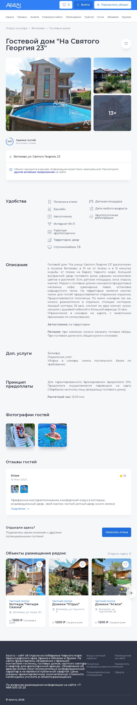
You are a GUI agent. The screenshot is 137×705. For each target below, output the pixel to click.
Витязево (38, 28)
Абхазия (113, 17)
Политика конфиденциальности (101, 665)
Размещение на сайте (123, 657)
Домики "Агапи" (108, 604)
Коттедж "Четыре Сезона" (23, 606)
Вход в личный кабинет (96, 657)
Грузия (126, 17)
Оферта (119, 672)
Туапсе (89, 17)
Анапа (34, 17)
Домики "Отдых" (66, 604)
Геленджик (73, 17)
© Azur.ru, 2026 (15, 699)
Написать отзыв (116, 532)
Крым (10, 17)
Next (131, 593)
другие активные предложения (34, 172)
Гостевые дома (59, 28)
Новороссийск (52, 17)
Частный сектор (19, 601)
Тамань (22, 17)
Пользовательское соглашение (98, 673)
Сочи (100, 17)
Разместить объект (122, 665)
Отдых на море (16, 28)
